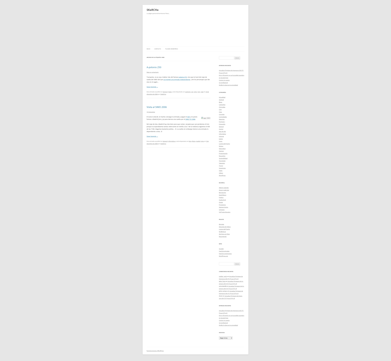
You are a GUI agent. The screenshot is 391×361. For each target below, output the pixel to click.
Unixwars (222, 210)
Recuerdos (222, 156)
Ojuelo (221, 202)
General (165, 92)
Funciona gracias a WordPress (155, 351)
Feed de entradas (224, 251)
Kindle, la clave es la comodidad (228, 85)
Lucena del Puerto (224, 144)
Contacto (157, 49)
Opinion (221, 151)
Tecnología (222, 161)
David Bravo (222, 195)
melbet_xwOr (223, 276)
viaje (202, 92)
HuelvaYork (222, 200)
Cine (220, 109)
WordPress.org (223, 256)
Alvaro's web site (224, 190)
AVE (188, 117)
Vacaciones (222, 168)
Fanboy (221, 197)
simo (195, 92)
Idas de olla (222, 131)
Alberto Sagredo (224, 188)
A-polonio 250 (154, 67)
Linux (220, 141)
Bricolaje (221, 224)
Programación (223, 153)
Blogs (220, 102)
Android (221, 100)
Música (221, 146)
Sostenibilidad (223, 158)
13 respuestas (151, 112)
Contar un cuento (224, 80)
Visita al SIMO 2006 (157, 106)
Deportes (222, 119)
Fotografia (222, 124)
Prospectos (222, 205)
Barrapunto (222, 192)
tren (199, 92)
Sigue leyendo (152, 87)
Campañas (222, 105)
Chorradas (222, 107)
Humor (221, 129)
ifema (193, 141)
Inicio (148, 49)
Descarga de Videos (225, 227)
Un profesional (223, 83)
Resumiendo (223, 236)
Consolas (221, 114)
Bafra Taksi (222, 281)
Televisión (222, 163)
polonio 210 (183, 77)
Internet (221, 136)
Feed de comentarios (225, 254)
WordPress (222, 175)
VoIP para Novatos (224, 212)
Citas (220, 112)
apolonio (188, 92)
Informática (171, 141)
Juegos (221, 139)
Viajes (170, 92)
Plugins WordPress (171, 49)
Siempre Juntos (223, 207)
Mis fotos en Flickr (224, 234)
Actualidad (222, 97)
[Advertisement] (195, 31)
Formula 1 (222, 122)
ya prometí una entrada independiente (176, 80)
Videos (221, 173)
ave (192, 92)
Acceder (221, 249)
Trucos (221, 166)
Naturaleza (222, 149)
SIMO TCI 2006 (190, 119)
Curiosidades (223, 117)
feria (190, 141)
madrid (198, 141)
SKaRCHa (153, 10)
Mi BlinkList (222, 232)
